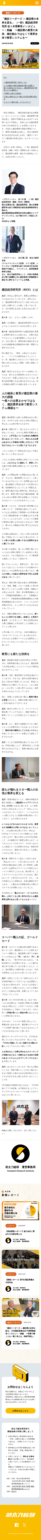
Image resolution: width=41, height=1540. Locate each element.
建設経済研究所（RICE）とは (16, 82)
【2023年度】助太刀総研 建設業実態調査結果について (23, 1487)
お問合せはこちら (21, 1410)
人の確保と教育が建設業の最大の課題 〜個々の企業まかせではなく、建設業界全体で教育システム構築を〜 (20, 87)
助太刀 (14, 1491)
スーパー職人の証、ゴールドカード (18, 102)
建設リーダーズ (13, 13)
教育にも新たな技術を (13, 93)
